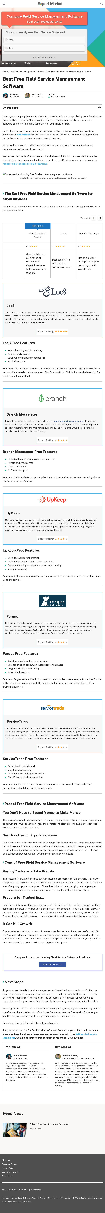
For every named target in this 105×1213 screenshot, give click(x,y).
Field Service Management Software (27, 72)
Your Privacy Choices (10, 1172)
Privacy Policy (8, 1168)
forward (100, 218)
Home (5, 72)
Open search (101, 3)
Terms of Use (7, 1176)
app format (23, 134)
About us (6, 1160)
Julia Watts (15, 97)
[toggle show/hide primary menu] (4, 3)
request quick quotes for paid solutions (25, 163)
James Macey (38, 97)
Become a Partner (9, 1164)
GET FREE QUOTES (52, 964)
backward (93, 218)
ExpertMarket (50, 4)
